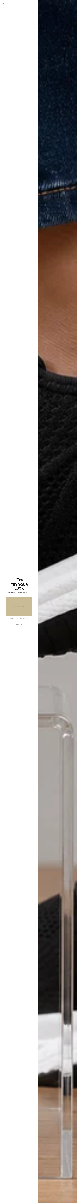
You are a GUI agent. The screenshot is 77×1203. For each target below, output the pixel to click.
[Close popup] (3, 3)
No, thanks (19, 624)
